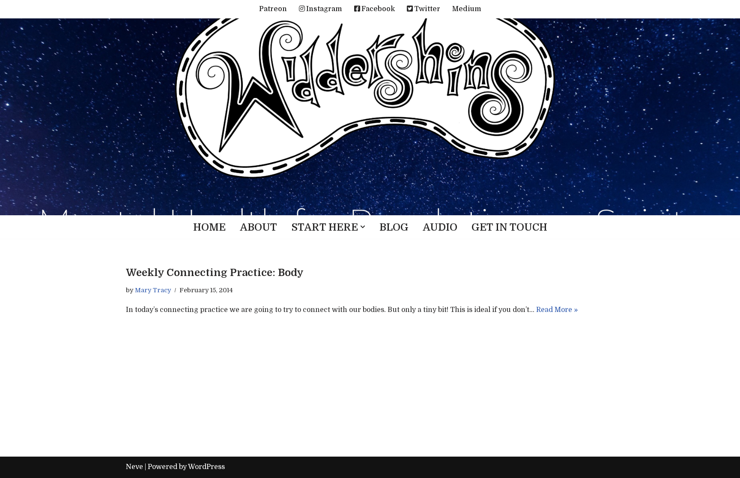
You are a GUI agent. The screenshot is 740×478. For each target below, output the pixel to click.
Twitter (427, 9)
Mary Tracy (153, 290)
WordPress (206, 467)
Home (209, 227)
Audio (440, 227)
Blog (394, 227)
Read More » (557, 310)
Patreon (273, 9)
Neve (134, 467)
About (258, 227)
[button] (362, 226)
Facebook (378, 9)
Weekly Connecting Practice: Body (215, 273)
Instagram (324, 9)
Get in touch (509, 227)
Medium (466, 9)
